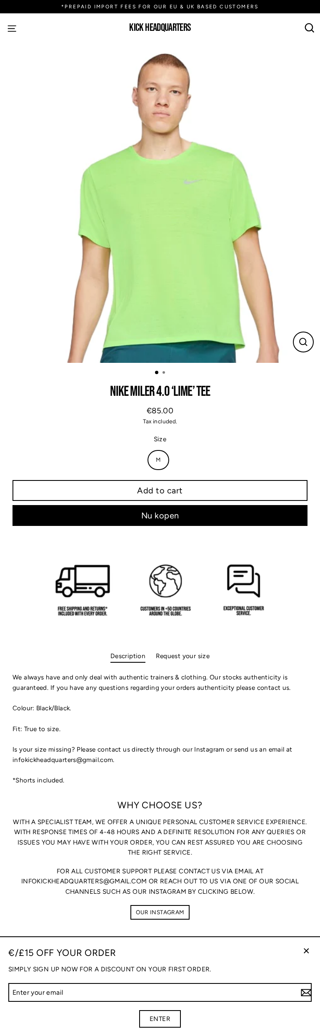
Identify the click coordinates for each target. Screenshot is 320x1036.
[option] (160, 203)
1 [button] (157, 373)
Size (160, 439)
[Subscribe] (305, 992)
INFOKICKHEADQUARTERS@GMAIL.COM (84, 881)
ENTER (160, 1019)
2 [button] (164, 373)
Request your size (183, 656)
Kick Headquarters (159, 28)
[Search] (310, 27)
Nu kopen (160, 515)
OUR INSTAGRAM (160, 912)
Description (127, 656)
